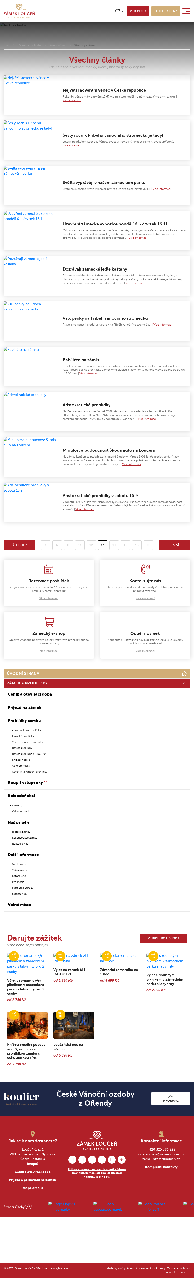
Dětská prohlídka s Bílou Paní (29, 753)
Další (174, 545)
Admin (131, 1268)
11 (80, 545)
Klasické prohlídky (23, 736)
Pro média (18, 881)
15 (125, 545)
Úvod (7, 45)
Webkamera (19, 864)
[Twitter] (102, 1159)
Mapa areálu (33, 1188)
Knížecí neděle (21, 759)
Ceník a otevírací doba (30, 694)
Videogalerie (19, 870)
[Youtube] (112, 1159)
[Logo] (19, 11)
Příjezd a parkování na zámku (32, 1180)
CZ (117, 11)
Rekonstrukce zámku (24, 837)
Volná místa (19, 905)
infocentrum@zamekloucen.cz (161, 1154)
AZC (120, 1268)
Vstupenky (138, 11)
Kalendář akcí (57, 45)
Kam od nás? (19, 893)
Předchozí (19, 545)
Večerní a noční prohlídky (27, 742)
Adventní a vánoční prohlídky (29, 771)
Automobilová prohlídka (26, 730)
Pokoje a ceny (165, 11)
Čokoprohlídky (21, 765)
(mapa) (32, 1164)
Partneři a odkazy (22, 887)
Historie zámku (21, 831)
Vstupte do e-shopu (163, 938)
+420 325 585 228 (161, 1149)
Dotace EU (183, 1272)
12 (91, 545)
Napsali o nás (20, 843)
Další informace (23, 855)
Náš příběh (18, 822)
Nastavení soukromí (150, 1268)
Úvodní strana (23, 673)
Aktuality (17, 805)
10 (68, 545)
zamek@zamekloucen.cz (161, 1159)
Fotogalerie (19, 876)
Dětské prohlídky (22, 748)
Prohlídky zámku (24, 720)
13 (104, 545)
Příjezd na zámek (24, 707)
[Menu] (187, 11)
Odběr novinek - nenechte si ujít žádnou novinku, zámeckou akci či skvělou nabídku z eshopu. (97, 1173)
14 (114, 545)
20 (148, 545)
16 (137, 545)
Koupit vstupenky (25, 782)
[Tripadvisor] (121, 1159)
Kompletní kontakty (161, 1167)
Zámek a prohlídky (30, 45)
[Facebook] (72, 1159)
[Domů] (184, 674)
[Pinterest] (92, 1159)
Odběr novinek (21, 811)
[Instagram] (82, 1159)
